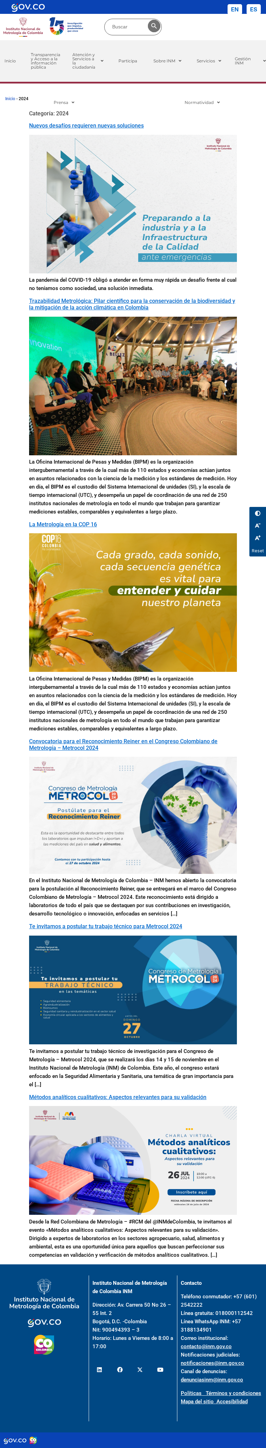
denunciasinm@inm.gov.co (212, 1380)
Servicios (206, 60)
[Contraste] (257, 513)
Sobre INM (164, 60)
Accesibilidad (232, 1401)
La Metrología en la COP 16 (63, 524)
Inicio (10, 98)
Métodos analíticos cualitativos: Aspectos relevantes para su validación (117, 1097)
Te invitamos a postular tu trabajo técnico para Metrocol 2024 (105, 926)
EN (235, 9)
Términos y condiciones (233, 1393)
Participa (127, 60)
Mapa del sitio (198, 1401)
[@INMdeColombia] (99, 1370)
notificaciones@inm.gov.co (212, 1363)
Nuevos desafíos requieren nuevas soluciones (86, 125)
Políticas (193, 1393)
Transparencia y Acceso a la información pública (45, 61)
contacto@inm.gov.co (206, 1346)
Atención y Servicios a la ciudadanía (83, 61)
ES (253, 9)
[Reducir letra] (257, 525)
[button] (88, 61)
